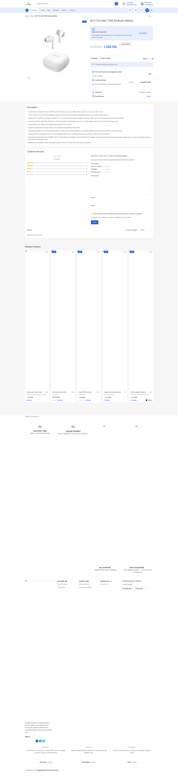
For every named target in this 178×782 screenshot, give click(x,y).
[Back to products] (150, 16)
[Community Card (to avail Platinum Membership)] (37, 320)
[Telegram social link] (152, 59)
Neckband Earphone (143, 394)
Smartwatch (81, 394)
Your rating (95, 163)
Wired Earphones (109, 394)
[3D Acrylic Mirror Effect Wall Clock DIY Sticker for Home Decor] (63, 320)
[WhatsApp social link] (150, 59)
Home (27, 16)
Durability (94, 169)
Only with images (132, 230)
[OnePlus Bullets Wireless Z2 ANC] (141, 320)
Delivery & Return (84, 584)
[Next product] (152, 16)
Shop (31, 16)
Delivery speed (95, 172)
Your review (95, 176)
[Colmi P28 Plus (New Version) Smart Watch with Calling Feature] (89, 320)
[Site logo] (28, 3)
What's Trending (62, 584)
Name (93, 197)
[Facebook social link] (148, 59)
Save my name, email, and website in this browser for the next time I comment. (117, 214)
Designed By (46, 770)
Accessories (56, 394)
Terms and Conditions (85, 587)
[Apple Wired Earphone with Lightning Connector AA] (115, 320)
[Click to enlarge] (28, 78)
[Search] (116, 4)
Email (93, 205)
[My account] (130, 10)
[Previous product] (147, 16)
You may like (61, 587)
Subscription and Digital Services (36, 394)
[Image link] (128, 593)
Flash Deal (133, 394)
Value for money (96, 166)
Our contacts (104, 584)
